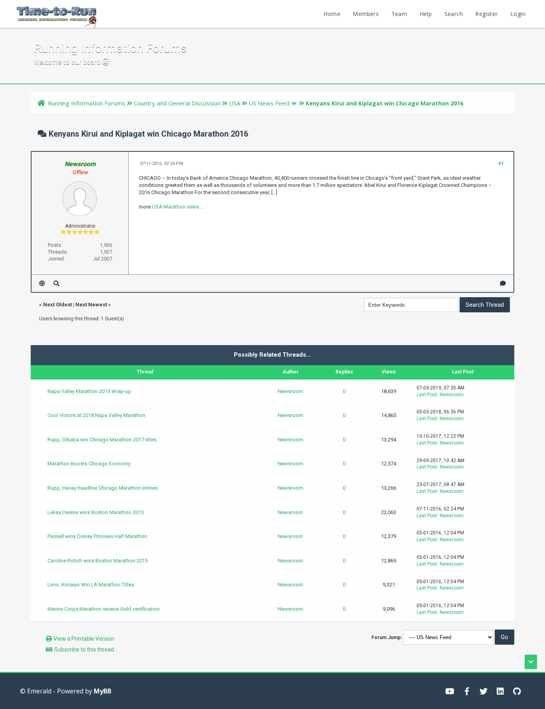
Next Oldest (57, 305)
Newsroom (290, 391)
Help (426, 14)
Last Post (427, 394)
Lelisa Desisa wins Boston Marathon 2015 (95, 512)
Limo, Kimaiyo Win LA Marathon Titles (90, 585)
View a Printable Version (84, 639)
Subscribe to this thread (84, 649)
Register (486, 14)
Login (517, 14)
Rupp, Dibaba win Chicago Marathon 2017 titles (101, 440)
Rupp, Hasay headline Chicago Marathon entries (102, 488)
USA (234, 103)
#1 (501, 163)
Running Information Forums (86, 103)
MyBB (102, 691)
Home (332, 14)
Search (453, 14)
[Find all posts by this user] (56, 283)
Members (366, 14)
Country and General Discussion (177, 103)
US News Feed (269, 103)
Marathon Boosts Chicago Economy (88, 464)
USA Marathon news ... (178, 207)
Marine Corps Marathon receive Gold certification (103, 609)
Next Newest (91, 305)
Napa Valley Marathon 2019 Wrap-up (89, 391)
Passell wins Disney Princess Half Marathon (97, 536)
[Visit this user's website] (42, 283)
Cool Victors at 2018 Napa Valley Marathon (96, 415)
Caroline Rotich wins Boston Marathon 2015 (97, 561)
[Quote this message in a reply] (503, 283)
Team (399, 14)
